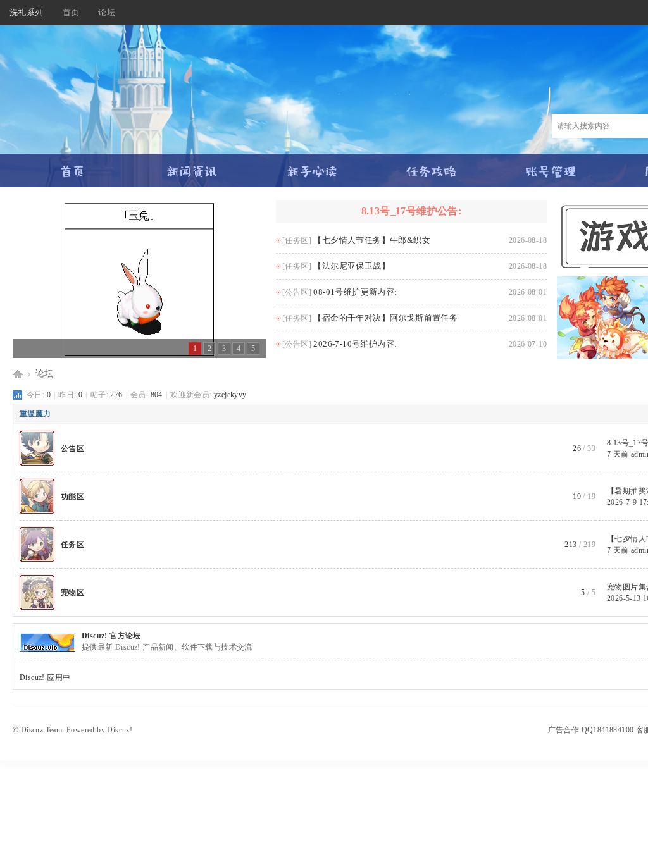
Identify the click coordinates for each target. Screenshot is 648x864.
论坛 (106, 12)
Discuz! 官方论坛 (111, 635)
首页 (71, 12)
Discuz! (119, 729)
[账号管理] (551, 166)
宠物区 (72, 592)
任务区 (72, 544)
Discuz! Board (18, 373)
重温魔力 (35, 413)
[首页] (72, 166)
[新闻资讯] (192, 166)
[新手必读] (312, 166)
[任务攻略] (431, 166)
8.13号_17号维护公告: (411, 211)
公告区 (72, 448)
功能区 (72, 496)
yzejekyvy (230, 394)
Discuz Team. (43, 729)
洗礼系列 (26, 12)
